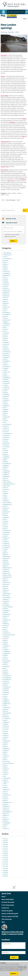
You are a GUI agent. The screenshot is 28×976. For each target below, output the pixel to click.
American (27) (6, 271)
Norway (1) (5, 608)
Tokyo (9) (5, 767)
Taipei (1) (5, 744)
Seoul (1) (5, 696)
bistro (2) (5, 318)
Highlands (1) (6, 465)
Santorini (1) (6, 681)
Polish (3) (5, 644)
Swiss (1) (5, 739)
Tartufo (2, 76)
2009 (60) (5, 870)
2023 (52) (5, 844)
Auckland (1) (6, 282)
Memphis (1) (6, 569)
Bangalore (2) (6, 292)
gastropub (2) (6, 443)
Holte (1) (5, 469)
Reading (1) (5, 662)
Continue (13, 973)
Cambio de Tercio (5, 141)
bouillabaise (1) (6, 323)
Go (26, 12)
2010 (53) (5, 868)
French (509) (6, 437)
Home (3, 896)
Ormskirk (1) (6, 616)
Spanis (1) (5, 715)
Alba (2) (5, 262)
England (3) (5, 409)
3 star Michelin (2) (7, 258)
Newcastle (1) (6, 601)
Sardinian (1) (6, 683)
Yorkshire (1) (6, 828)
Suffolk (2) (5, 724)
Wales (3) (5, 800)
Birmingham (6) (7, 314)
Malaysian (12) (6, 558)
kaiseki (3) (5, 515)
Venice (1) (5, 791)
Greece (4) (5, 450)
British (14, 193)
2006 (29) (5, 876)
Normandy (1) (6, 605)
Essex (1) (5, 415)
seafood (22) (6, 692)
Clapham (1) (6, 376)
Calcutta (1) (5, 348)
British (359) (6, 333)
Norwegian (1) (6, 610)
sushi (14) (5, 731)
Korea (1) (5, 525)
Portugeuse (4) (6, 651)
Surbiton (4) (6, 726)
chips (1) (5, 374)
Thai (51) (5, 759)
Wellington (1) (6, 806)
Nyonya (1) (5, 612)
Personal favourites (8, 902)
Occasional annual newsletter (12, 234)
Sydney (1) (5, 742)
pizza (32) (5, 640)
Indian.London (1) (7, 482)
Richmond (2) (6, 666)
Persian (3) (5, 631)
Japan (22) (5, 510)
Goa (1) (5, 448)
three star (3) (6, 761)
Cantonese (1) (6, 353)
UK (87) (5, 783)
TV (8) (4, 776)
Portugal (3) (6, 649)
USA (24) (5, 785)
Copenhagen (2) (7, 377)
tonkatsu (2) (6, 769)
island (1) (5, 499)
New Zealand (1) (7, 597)
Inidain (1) (5, 487)
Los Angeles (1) (6, 547)
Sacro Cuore (11, 180)
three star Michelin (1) (8, 763)
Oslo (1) (5, 618)
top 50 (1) (5, 770)
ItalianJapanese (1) (7, 504)
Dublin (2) (5, 398)
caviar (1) (5, 359)
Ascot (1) (5, 277)
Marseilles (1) (6, 564)
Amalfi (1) (5, 269)
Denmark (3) (6, 396)
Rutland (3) (5, 674)
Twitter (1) (5, 780)
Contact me (5, 908)
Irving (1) (5, 497)
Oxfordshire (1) (6, 620)
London (9, 193)
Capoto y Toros (5, 166)
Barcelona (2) (6, 296)
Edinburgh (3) (6, 405)
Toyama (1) (5, 772)
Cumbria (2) (6, 389)
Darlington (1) (6, 394)
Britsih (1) (5, 336)
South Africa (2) (6, 707)
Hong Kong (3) (6, 471)
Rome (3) (5, 670)
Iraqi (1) (5, 491)
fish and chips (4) (7, 424)
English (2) (5, 411)
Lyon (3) (5, 551)
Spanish (3, 194)
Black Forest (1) (6, 320)
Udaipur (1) (6, 782)
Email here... (6, 952)
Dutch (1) (5, 402)
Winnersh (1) (6, 819)
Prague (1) (5, 655)
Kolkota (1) (5, 523)
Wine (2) (5, 817)
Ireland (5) (5, 493)
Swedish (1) (6, 737)
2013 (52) (5, 863)
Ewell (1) (5, 418)
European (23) (6, 417)
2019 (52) (5, 851)
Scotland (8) (6, 688)
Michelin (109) (6, 573)
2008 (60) (5, 872)
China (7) (5, 370)
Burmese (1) (6, 344)
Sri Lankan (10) (6, 718)
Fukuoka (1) (6, 439)
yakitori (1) (5, 824)
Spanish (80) (6, 716)
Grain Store (4, 55)
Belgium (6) (6, 303)
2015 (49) (5, 859)
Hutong (24, 118)
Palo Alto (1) (6, 625)
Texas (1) (5, 757)
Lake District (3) (7, 530)
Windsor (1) (6, 815)
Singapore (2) (6, 702)
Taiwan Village (4, 95)
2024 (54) (5, 842)
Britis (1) (5, 331)
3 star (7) (5, 256)
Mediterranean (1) (7, 567)
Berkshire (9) (6, 307)
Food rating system (8, 905)
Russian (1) (5, 672)
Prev (3, 200)
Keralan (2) (5, 521)
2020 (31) (5, 850)
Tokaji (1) (5, 765)
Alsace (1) (5, 268)
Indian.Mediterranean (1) (9, 484)
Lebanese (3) (6, 538)
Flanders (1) (6, 428)
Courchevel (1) (6, 383)
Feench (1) (5, 420)
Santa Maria (22, 179)
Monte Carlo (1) (7, 582)
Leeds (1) (5, 539)
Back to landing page (10, 200)
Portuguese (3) (6, 653)
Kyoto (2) (5, 528)
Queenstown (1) (7, 661)
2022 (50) (5, 846)
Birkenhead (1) (6, 312)
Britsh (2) (5, 335)
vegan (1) (5, 787)
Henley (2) (5, 461)
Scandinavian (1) (7, 687)
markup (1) (5, 560)
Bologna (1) (6, 322)
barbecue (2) (6, 294)
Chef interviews (7, 919)
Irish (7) (5, 495)
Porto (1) (5, 648)
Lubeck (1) (5, 549)
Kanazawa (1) (6, 517)
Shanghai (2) (6, 700)
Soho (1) (5, 705)
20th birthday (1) (7, 253)
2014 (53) (5, 861)
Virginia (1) (5, 798)
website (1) (5, 804)
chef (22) (5, 363)
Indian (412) (6, 480)
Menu (3, 12)
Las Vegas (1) (6, 534)
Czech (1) (5, 390)
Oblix (23, 136)
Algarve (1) (5, 264)
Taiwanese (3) (6, 748)
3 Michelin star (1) (7, 255)
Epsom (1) (5, 413)
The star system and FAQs (10, 916)
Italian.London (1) (7, 502)
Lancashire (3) (6, 532)
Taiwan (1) (5, 746)
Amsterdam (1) (6, 273)
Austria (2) (5, 286)
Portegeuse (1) (6, 646)
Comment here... (7, 943)
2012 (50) (5, 865)
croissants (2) (6, 387)
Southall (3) (6, 709)
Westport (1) (6, 808)
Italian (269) (6, 500)
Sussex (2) (5, 733)
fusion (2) (5, 441)
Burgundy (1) (6, 342)
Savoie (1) (5, 685)
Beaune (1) (5, 299)
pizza (7, 194)
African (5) (5, 260)
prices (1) (5, 657)
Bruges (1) (5, 338)
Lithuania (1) (6, 541)
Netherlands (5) (7, 593)
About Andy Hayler (8, 899)
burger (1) (5, 340)
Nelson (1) (5, 592)
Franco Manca (4, 170)
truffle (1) (5, 774)
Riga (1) (5, 668)
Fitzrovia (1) (6, 426)
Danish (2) (5, 392)
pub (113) (5, 659)
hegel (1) (5, 459)
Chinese (19, 193)
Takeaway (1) (6, 750)
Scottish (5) (5, 690)
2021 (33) (5, 848)
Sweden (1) (5, 735)
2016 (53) (5, 857)
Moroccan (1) (6, 584)
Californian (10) (6, 351)
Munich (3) (5, 586)
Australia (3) (6, 284)
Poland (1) (5, 642)
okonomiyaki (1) (7, 614)
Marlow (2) (5, 562)
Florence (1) (6, 430)
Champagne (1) (6, 361)
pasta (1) (5, 629)
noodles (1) (5, 603)
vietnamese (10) (7, 795)
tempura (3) (6, 756)
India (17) (5, 478)
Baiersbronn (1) (7, 290)
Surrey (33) (5, 728)
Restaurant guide (7, 911)
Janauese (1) (6, 508)
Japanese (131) (6, 512)
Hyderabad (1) (6, 476)
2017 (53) (5, 855)
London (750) (6, 545)
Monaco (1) (5, 580)
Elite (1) (5, 407)
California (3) (6, 350)
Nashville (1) (6, 590)
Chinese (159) (6, 372)
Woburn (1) (5, 821)
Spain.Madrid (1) (7, 713)
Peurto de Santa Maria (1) (9, 634)
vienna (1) (5, 793)
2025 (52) (5, 840)
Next (18, 200)
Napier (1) (5, 588)
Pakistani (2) (6, 623)
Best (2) (5, 310)
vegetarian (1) (6, 789)
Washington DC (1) (7, 802)
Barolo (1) (5, 297)
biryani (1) (5, 316)
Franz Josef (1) (6, 435)
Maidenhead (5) (7, 556)
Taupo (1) (5, 754)
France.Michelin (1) (7, 433)
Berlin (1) (5, 309)
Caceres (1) (5, 346)
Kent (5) (5, 519)
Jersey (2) (5, 513)
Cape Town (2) (6, 355)
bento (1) (5, 305)
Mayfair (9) (5, 566)
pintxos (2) (5, 638)
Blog (3, 922)
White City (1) (6, 810)
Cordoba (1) (6, 379)
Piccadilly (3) (6, 636)
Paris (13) (5, 627)
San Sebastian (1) (7, 679)
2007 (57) (5, 874)
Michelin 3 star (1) (7, 575)
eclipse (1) (5, 404)
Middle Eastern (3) (7, 577)
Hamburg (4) (6, 456)
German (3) (6, 444)
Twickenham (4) (7, 778)
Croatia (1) (5, 385)
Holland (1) (5, 467)
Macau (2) (5, 553)
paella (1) (5, 621)
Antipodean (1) (6, 275)
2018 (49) (5, 853)
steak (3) (5, 720)
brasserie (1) (6, 325)
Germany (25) (6, 446)
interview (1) (6, 489)
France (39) (5, 431)
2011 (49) (5, 866)
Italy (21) (5, 506)
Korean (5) (5, 526)
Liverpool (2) (6, 543)
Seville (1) (5, 698)
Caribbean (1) (6, 357)
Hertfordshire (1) (7, 463)
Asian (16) (5, 279)
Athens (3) (5, 281)
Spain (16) (5, 711)
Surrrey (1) (5, 729)
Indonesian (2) (6, 485)
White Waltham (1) (7, 811)
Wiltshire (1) (6, 813)
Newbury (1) (6, 599)
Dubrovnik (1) (6, 400)
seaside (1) (5, 694)
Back (25, 19)
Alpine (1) (5, 266)
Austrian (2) (6, 288)
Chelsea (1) (5, 364)
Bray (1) (5, 327)
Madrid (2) (5, 554)
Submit (12, 241)
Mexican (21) (6, 571)
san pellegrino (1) (7, 677)
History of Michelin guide (10, 913)
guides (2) (5, 454)
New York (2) (6, 595)
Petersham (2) (6, 633)
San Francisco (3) (7, 675)
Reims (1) (5, 664)
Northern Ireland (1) (8, 607)
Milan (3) (5, 579)
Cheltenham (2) (6, 366)
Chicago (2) (5, 368)
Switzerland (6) (6, 741)
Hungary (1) (6, 474)
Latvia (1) (5, 536)
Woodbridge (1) (6, 823)
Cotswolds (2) (6, 381)
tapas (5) (5, 752)
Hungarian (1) (6, 472)
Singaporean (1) (7, 703)
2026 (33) (5, 838)
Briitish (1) (5, 329)
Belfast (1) (5, 301)
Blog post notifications (10, 236)
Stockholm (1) (6, 722)
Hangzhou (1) (6, 458)
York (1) (5, 826)
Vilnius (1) (5, 797)
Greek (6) (5, 452)
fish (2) (4, 422)
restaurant (12, 122)
